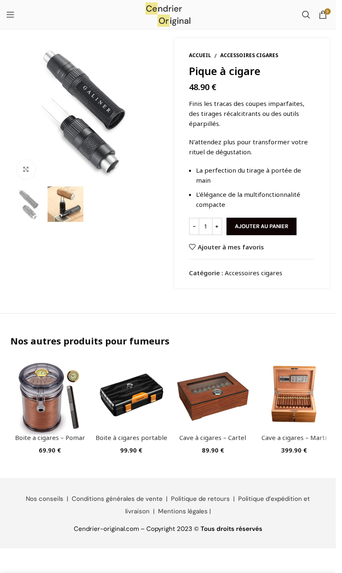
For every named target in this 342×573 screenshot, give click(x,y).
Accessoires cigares (249, 55)
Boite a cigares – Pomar (50, 437)
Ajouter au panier (261, 226)
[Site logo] (168, 14)
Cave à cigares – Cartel (212, 437)
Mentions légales (183, 511)
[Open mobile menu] (10, 14)
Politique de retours (200, 499)
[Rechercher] (306, 14)
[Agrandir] (26, 169)
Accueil (200, 55)
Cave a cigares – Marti (294, 437)
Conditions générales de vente (117, 499)
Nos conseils (44, 499)
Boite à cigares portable (131, 437)
